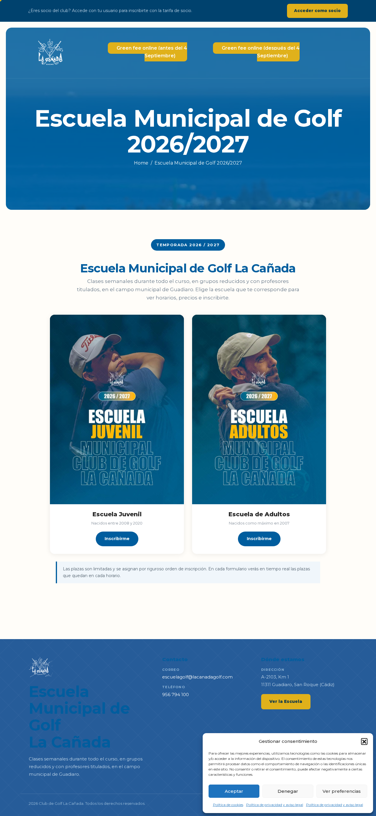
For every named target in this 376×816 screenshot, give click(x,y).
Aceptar (234, 791)
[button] (364, 741)
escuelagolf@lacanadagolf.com (197, 677)
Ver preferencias (342, 791)
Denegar (288, 791)
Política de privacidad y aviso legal (274, 804)
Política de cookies (228, 804)
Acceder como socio (317, 10)
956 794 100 (175, 694)
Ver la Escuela (285, 701)
